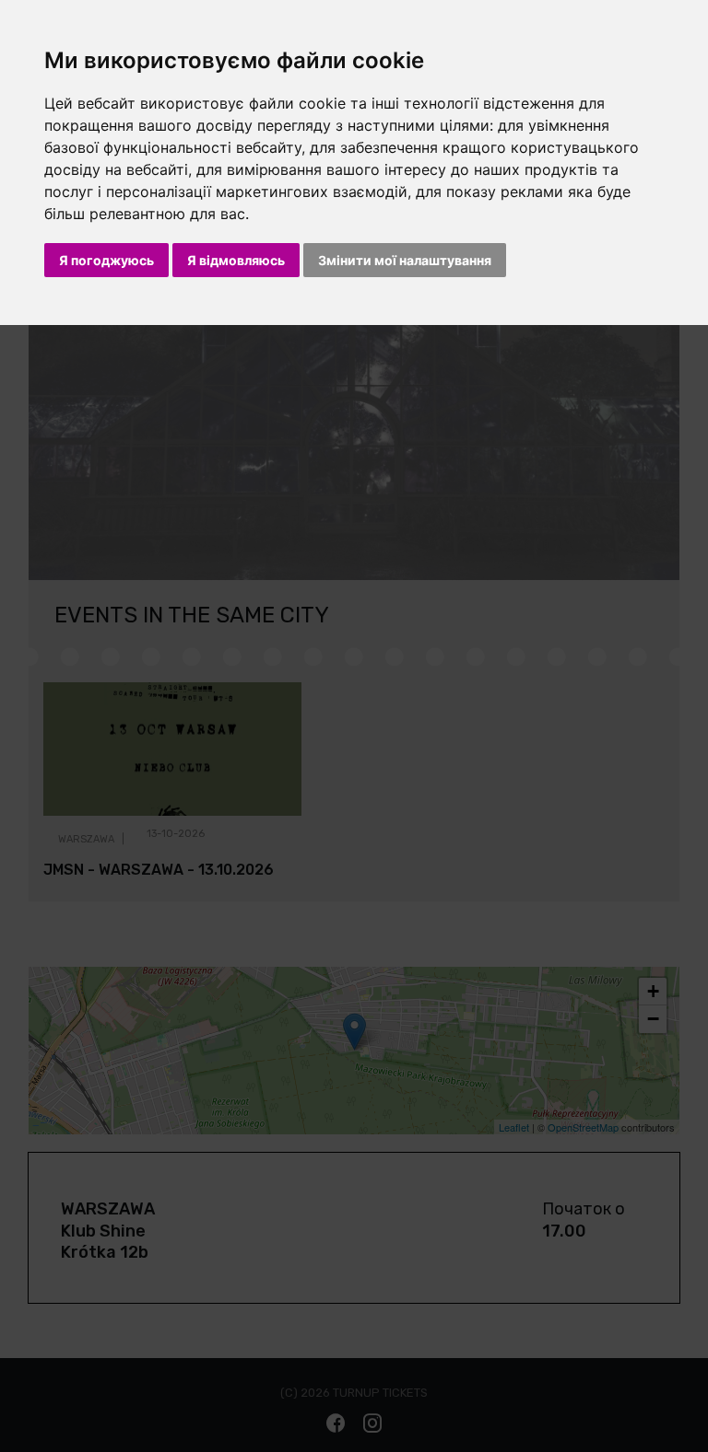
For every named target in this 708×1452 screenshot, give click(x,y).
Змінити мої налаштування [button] (404, 260)
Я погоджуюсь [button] (106, 260)
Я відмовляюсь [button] (236, 260)
